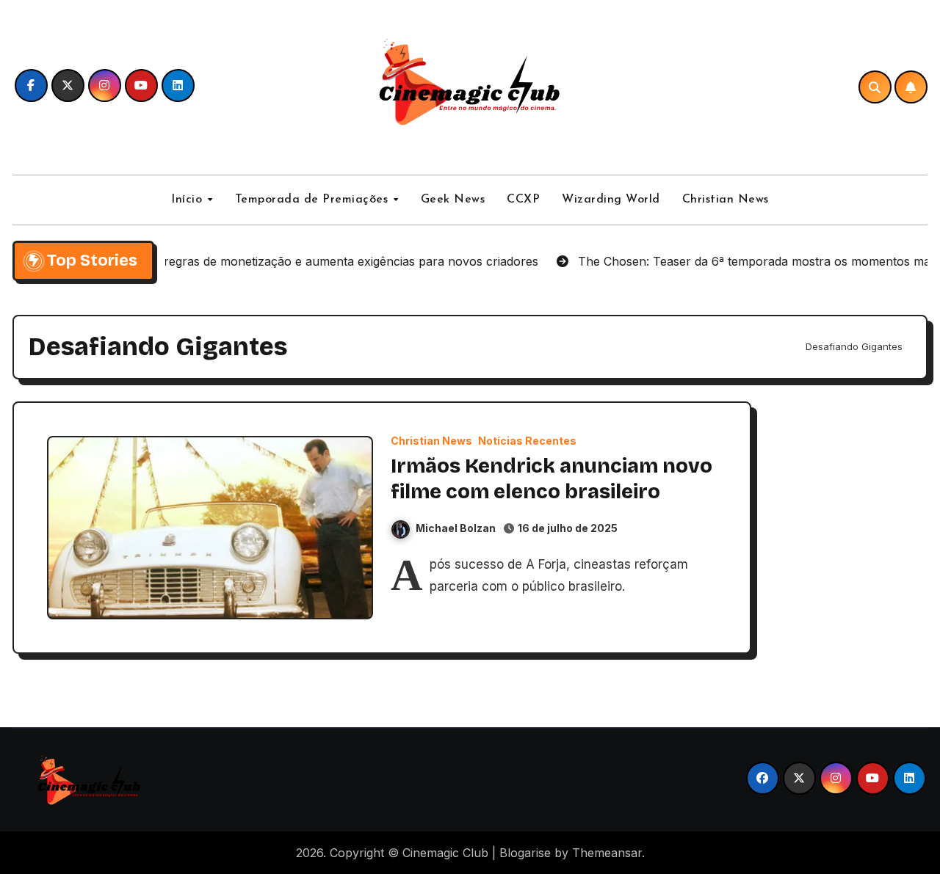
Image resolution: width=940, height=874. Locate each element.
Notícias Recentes (527, 441)
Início (188, 199)
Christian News (725, 199)
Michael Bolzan (456, 528)
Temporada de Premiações (313, 199)
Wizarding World (611, 199)
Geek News (453, 199)
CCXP (523, 199)
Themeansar (607, 852)
